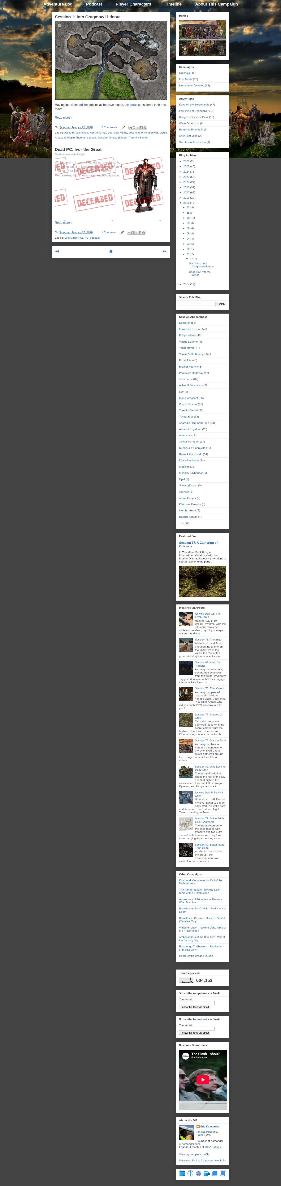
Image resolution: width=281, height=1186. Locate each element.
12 (188, 207)
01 (188, 254)
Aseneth (184, 491)
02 (188, 249)
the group (131, 104)
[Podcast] (190, 1175)
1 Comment (109, 232)
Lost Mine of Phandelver (143, 132)
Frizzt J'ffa (185, 360)
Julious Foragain (189, 441)
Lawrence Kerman (190, 329)
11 (188, 212)
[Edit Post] (123, 127)
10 (188, 217)
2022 (186, 181)
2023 (186, 176)
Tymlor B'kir (186, 416)
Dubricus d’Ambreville (192, 447)
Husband (211, 1131)
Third (182, 523)
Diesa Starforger (189, 460)
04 (188, 238)
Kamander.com (191, 1143)
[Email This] (130, 128)
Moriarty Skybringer (191, 472)
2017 (186, 284)
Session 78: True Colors (209, 688)
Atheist (201, 1131)
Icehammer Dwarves (191, 85)
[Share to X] (138, 128)
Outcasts (184, 72)
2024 (186, 171)
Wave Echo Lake (189, 123)
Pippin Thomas (76, 137)
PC (87, 237)
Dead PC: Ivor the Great (78, 149)
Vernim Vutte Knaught (192, 354)
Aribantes (185, 435)
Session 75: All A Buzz (208, 639)
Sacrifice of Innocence (192, 142)
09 (188, 222)
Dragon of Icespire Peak (193, 117)
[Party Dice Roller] (199, 1175)
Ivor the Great (97, 132)
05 (188, 233)
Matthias (184, 466)
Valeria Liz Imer (188, 341)
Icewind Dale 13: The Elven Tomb (208, 615)
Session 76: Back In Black (210, 740)
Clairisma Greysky (190, 504)
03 (188, 243)
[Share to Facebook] (141, 128)
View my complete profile (194, 1154)
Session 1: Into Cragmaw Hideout (88, 16)
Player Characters (133, 4)
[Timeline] (182, 1175)
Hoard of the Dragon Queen (196, 955)
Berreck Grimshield (190, 454)
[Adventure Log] (223, 1175)
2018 (186, 202)
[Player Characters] (207, 1175)
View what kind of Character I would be (202, 1160)
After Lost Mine (188, 135)
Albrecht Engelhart (190, 429)
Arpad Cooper (187, 498)
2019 (186, 197)
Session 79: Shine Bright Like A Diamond (210, 820)
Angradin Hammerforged (194, 422)
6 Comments (109, 127)
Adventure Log (57, 4)
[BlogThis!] (134, 128)
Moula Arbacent (188, 397)
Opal (182, 479)
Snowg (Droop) (118, 137)
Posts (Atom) (120, 264)
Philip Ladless (187, 335)
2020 (186, 192)
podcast (92, 137)
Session (103, 137)
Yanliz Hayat (186, 347)
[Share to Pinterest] (145, 128)
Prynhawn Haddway (191, 372)
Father (200, 1134)
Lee (110, 132)
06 (188, 228)
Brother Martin (188, 366)
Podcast (94, 4)
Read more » (63, 117)
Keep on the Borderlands (194, 104)
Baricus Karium (188, 516)
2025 (186, 166)
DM (208, 1134)
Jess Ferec (185, 379)
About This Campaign (216, 4)
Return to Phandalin (191, 129)
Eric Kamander (209, 1126)
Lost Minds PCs (73, 237)
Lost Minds (120, 132)
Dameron (184, 322)
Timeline (173, 4)
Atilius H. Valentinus (76, 132)
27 (192, 258)
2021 (186, 187)
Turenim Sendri (138, 137)
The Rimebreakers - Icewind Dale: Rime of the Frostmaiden (199, 891)
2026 (186, 161)
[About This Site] (215, 1175)
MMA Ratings (213, 1146)
